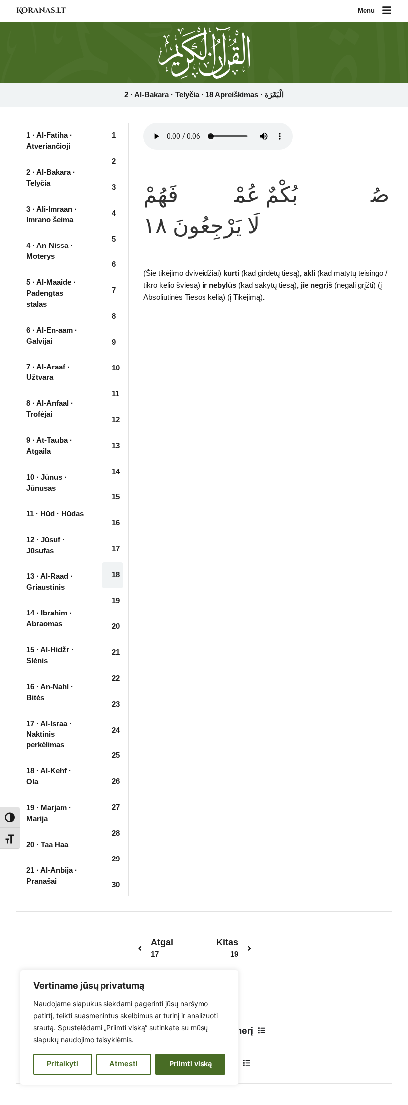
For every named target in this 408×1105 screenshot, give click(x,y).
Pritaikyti (62, 1063)
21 (116, 652)
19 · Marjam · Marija (48, 813)
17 (116, 549)
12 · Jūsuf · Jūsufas (45, 545)
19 (116, 601)
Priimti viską (190, 1063)
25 (116, 755)
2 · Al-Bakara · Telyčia (50, 177)
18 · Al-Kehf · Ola (48, 776)
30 (116, 885)
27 (116, 807)
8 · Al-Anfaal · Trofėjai (49, 408)
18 (116, 575)
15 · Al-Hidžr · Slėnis (50, 655)
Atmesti (123, 1063)
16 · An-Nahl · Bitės (49, 692)
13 (116, 446)
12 (116, 420)
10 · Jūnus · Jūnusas (46, 482)
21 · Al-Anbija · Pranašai (51, 875)
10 (116, 368)
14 (116, 472)
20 (116, 626)
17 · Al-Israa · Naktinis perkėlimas (49, 734)
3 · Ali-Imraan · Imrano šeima (51, 214)
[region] (129, 1027)
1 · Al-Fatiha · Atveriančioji (49, 140)
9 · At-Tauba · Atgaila (49, 445)
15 (116, 497)
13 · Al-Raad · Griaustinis (49, 581)
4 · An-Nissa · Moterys (49, 251)
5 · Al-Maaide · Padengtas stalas (51, 293)
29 (116, 859)
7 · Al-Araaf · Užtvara (48, 372)
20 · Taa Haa (47, 845)
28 (116, 833)
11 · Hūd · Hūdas (55, 514)
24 (116, 730)
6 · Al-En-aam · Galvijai (51, 335)
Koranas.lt (41, 10)
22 (116, 678)
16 (116, 523)
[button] (387, 11)
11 (115, 394)
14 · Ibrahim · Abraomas (49, 618)
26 (116, 781)
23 (116, 704)
